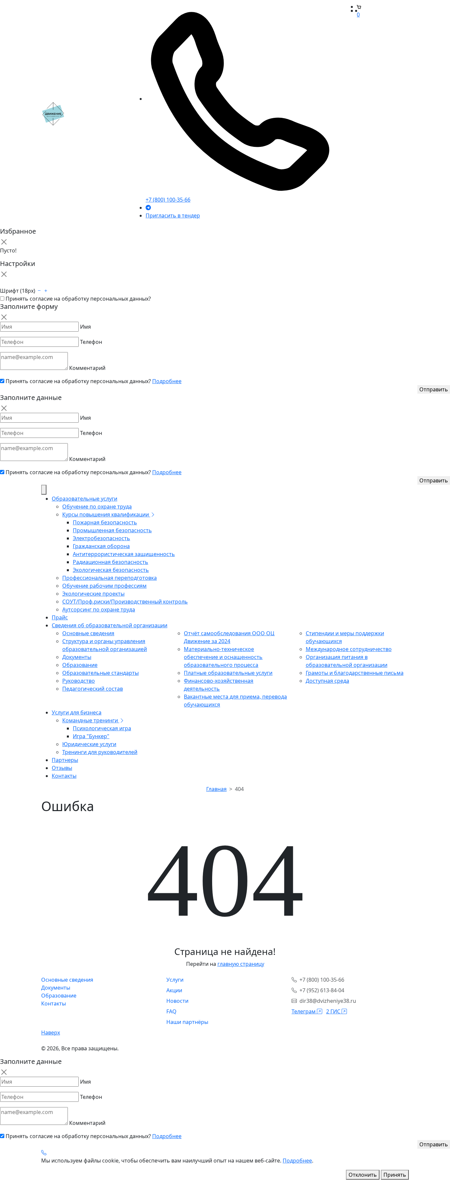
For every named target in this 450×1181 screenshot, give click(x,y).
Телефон (91, 341)
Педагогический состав (92, 688)
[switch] (2, 298)
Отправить (433, 389)
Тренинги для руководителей (99, 752)
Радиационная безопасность (110, 562)
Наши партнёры (187, 1022)
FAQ (171, 1011)
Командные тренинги (90, 720)
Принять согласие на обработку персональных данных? (78, 298)
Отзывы (62, 767)
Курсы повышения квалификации (106, 514)
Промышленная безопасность (112, 530)
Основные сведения (88, 633)
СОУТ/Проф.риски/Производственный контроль (125, 601)
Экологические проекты (93, 593)
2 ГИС (334, 1011)
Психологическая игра (102, 728)
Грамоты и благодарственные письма (355, 672)
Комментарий (87, 368)
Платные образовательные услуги (228, 672)
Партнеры (65, 760)
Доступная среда (327, 680)
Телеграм (304, 1011)
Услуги (174, 979)
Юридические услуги (89, 744)
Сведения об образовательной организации (109, 625)
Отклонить (363, 1174)
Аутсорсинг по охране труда (98, 609)
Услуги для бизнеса (76, 712)
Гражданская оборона (101, 546)
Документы (76, 657)
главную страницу (240, 964)
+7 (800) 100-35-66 (168, 199)
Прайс (60, 617)
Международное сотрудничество (349, 649)
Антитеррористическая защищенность (124, 554)
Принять (394, 1174)
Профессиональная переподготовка (109, 577)
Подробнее (167, 381)
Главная (216, 789)
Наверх (50, 1032)
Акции (174, 990)
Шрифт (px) (17, 290)
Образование (80, 665)
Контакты (64, 775)
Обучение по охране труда (97, 506)
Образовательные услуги (84, 498)
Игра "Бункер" (91, 736)
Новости (177, 1000)
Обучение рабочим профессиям (104, 585)
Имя (85, 326)
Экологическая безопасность (111, 570)
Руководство (78, 680)
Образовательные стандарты (100, 672)
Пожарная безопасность (105, 522)
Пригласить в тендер (173, 215)
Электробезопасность (101, 538)
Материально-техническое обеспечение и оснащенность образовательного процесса (223, 657)
